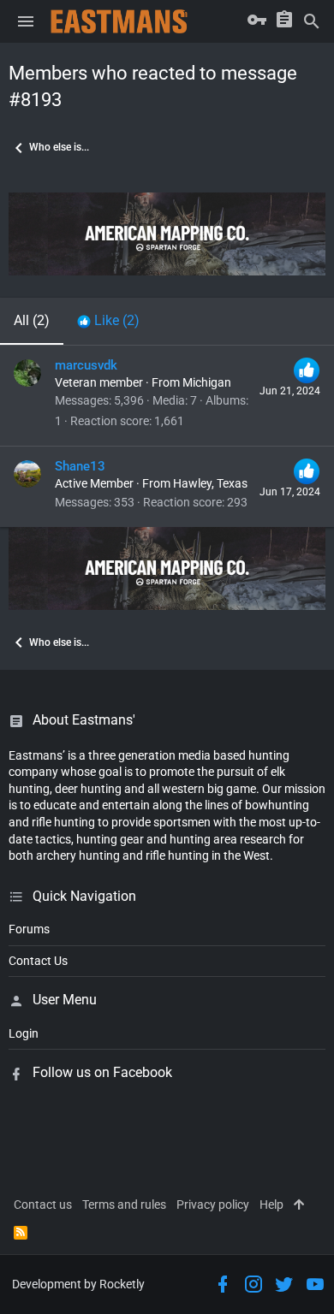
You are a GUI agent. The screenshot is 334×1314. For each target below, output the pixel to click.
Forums (29, 929)
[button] (26, 21)
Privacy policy (212, 1204)
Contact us (43, 1204)
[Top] (299, 1205)
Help (271, 1204)
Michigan (206, 382)
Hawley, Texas (210, 483)
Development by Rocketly (78, 1284)
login (24, 1033)
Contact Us (38, 961)
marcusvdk (86, 365)
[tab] (108, 321)
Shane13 (80, 466)
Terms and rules (124, 1204)
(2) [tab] (32, 320)
